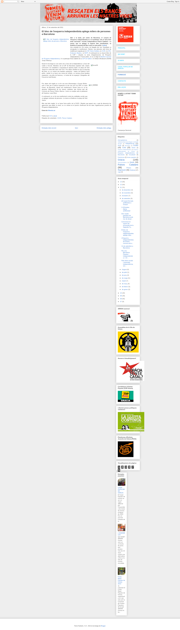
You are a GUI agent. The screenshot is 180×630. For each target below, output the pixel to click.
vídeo (104, 45)
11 (121, 187)
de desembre (126, 190)
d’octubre (125, 195)
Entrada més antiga (104, 128)
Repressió (122, 170)
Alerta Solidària (94, 51)
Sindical (132, 170)
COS (109, 51)
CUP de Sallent (87, 58)
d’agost (124, 269)
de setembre (126, 198)
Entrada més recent (49, 128)
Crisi (124, 148)
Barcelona (127, 145)
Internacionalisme (122, 162)
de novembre (126, 193)
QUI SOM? (121, 54)
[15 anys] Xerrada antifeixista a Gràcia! (127, 202)
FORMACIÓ (122, 75)
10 (121, 293)
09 (121, 296)
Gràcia (121, 159)
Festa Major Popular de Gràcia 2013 (121, 580)
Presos (128, 168)
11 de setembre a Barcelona (127, 247)
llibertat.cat (51, 110)
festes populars (131, 157)
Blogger (103, 626)
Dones (134, 147)
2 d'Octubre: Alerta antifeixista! (125, 209)
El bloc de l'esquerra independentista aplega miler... (127, 232)
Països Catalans (67, 118)
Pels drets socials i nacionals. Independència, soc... (127, 263)
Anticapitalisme (122, 140)
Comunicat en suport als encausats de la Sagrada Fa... (127, 224)
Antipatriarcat (130, 143)
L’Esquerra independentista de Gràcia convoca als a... (127, 240)
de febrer (125, 286)
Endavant (73, 53)
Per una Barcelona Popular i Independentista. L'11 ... (127, 254)
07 (121, 301)
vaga (119, 172)
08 (121, 299)
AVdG (119, 145)
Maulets (79, 53)
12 (121, 184)
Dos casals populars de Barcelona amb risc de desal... (127, 216)
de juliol (124, 272)
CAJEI (104, 51)
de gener (125, 289)
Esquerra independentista (124, 149)
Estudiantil (132, 155)
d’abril (124, 281)
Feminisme (121, 157)
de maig (125, 278)
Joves (131, 162)
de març (125, 284)
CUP (88, 51)
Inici (76, 128)
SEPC (86, 53)
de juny (124, 275)
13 (121, 182)
